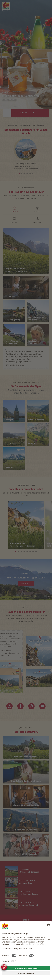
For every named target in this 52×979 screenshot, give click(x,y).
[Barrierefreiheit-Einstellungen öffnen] (4, 967)
